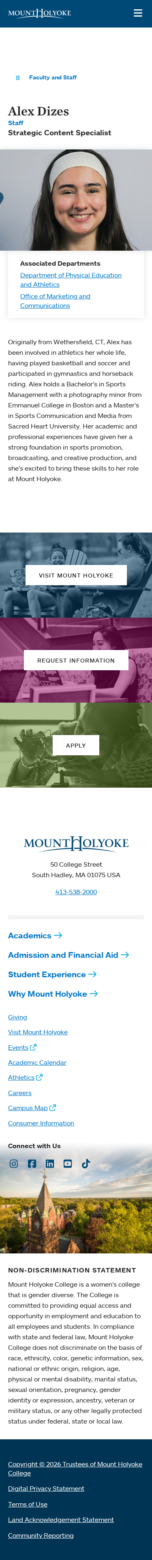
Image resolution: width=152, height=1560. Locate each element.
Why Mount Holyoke (47, 994)
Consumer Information (41, 1123)
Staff (15, 123)
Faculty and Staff (53, 77)
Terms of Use (27, 1504)
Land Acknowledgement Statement (61, 1519)
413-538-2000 (76, 892)
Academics (29, 935)
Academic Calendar (37, 1062)
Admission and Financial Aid (63, 955)
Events (18, 1047)
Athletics (21, 1077)
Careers (20, 1093)
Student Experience (47, 974)
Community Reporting (41, 1535)
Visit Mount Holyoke (38, 1032)
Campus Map (28, 1108)
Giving (17, 1017)
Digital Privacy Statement (46, 1488)
